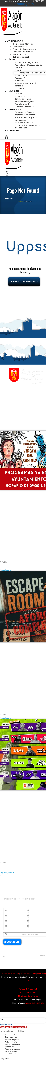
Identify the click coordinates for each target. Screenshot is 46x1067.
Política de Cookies (28, 973)
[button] (3, 37)
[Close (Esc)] (1, 1058)
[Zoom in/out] (8, 1058)
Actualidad (11, 910)
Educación (11, 915)
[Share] (3, 1058)
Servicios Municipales (15, 925)
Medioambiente (13, 922)
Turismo (10, 927)
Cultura (10, 912)
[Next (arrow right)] (3, 1063)
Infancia (10, 920)
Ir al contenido (6, 1024)
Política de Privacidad (30, 934)
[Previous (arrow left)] (1, 1063)
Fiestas (10, 917)
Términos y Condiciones (28, 996)
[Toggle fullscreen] (6, 1058)
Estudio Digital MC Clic (34, 1003)
